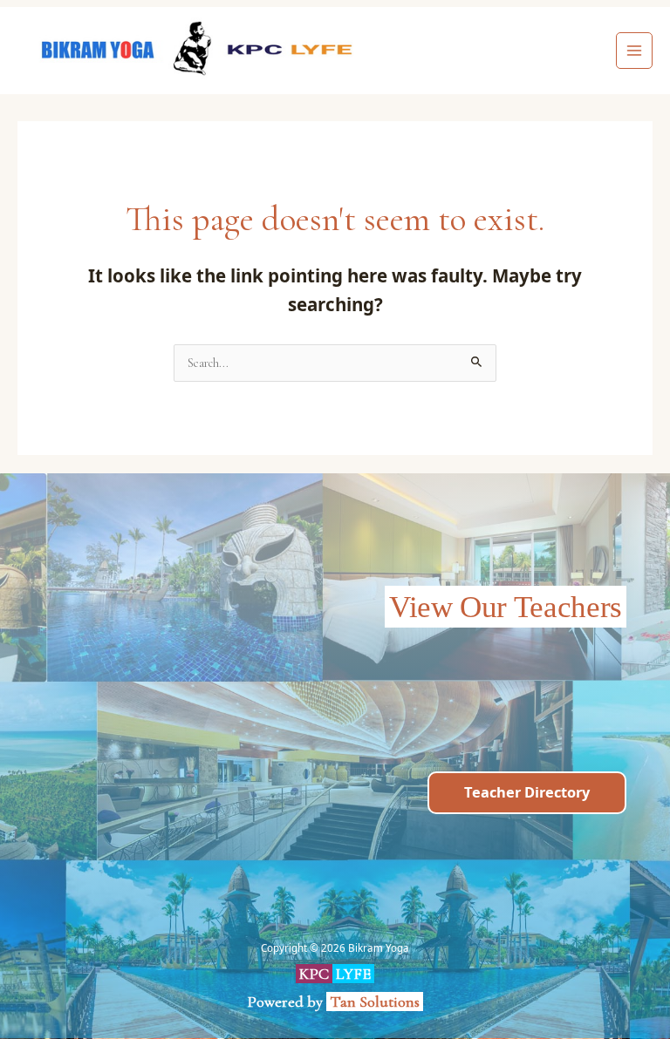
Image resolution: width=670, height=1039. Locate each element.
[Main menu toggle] (634, 51)
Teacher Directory (527, 792)
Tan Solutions (376, 1001)
